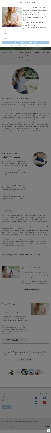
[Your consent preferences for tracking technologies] (48, 430)
